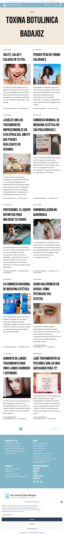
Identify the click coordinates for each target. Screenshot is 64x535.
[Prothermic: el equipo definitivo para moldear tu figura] (17, 234)
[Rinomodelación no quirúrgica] (47, 229)
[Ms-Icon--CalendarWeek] (46, 5)
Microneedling (39, 446)
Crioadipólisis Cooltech (43, 453)
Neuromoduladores (13, 443)
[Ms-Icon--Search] (52, 5)
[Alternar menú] (56, 5)
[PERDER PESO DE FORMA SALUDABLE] (47, 74)
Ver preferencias (32, 528)
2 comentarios (7, 272)
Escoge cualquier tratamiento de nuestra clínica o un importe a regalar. (32, 1)
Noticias (36, 471)
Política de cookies (24, 532)
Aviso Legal (41, 532)
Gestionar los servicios (7, 514)
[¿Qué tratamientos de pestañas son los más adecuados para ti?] (47, 382)
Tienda (35, 473)
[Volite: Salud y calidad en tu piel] (17, 74)
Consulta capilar (12, 469)
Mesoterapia (10, 453)
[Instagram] (37, 481)
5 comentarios (21, 418)
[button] (61, 502)
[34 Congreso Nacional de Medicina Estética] (17, 303)
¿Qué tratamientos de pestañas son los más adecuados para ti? (46, 363)
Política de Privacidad (33, 532)
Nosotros (36, 468)
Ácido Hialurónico (12, 446)
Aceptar (32, 519)
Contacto (36, 478)
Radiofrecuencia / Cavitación (45, 458)
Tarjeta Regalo (38, 476)
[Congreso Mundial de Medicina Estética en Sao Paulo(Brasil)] (47, 144)
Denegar (32, 524)
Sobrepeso (9, 471)
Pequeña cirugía (12, 474)
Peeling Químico (39, 448)
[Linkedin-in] (41, 481)
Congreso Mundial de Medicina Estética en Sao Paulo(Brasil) (46, 125)
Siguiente (55, 428)
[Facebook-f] (34, 481)
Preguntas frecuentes (41, 466)
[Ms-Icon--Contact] (49, 5)
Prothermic (38, 451)
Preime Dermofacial (41, 443)
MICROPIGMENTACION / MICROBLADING (41, 462)
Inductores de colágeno (15, 448)
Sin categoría (7, 49)
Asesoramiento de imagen (15, 476)
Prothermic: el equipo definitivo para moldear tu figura (17, 215)
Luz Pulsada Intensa (41, 456)
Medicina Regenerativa (14, 451)
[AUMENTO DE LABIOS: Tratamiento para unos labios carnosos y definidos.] (17, 387)
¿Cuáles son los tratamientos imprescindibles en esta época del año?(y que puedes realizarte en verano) (16, 135)
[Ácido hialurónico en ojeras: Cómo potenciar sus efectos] (47, 313)
